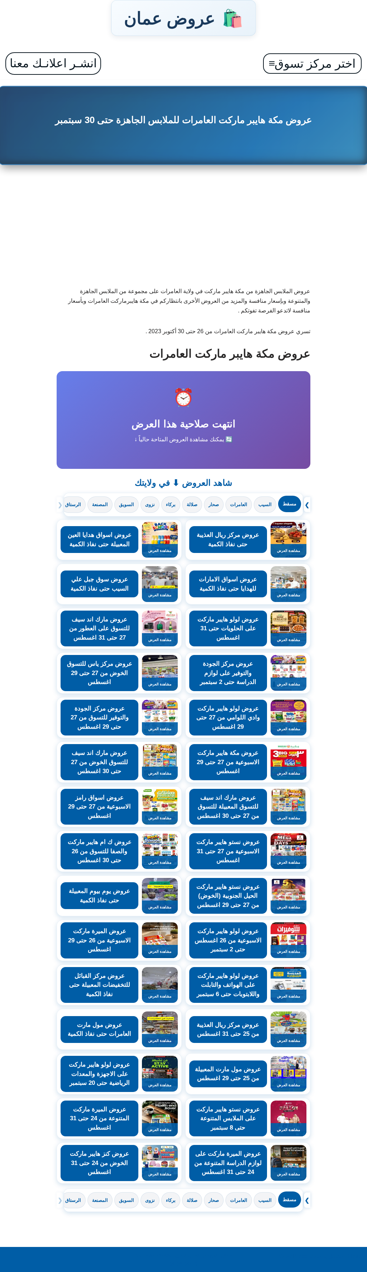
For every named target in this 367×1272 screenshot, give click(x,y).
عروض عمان (183, 18)
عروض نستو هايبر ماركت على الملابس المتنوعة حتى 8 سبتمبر (228, 1118)
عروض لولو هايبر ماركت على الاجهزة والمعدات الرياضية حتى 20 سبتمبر (99, 1073)
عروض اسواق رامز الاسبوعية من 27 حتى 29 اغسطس (99, 806)
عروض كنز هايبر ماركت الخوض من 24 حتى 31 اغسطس (99, 1162)
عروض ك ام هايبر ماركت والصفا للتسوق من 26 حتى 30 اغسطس (100, 851)
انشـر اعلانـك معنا (53, 63)
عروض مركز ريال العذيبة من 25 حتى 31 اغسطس (228, 1029)
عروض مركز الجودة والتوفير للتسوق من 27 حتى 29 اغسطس (100, 717)
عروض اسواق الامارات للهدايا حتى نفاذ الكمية (228, 584)
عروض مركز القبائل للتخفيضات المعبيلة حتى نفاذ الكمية (99, 984)
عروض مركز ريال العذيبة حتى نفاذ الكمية (228, 539)
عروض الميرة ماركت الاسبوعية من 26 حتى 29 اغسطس (99, 940)
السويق (126, 504)
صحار (214, 504)
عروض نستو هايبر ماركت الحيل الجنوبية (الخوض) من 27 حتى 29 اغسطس (228, 895)
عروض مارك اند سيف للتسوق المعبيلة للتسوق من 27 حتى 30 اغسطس (228, 806)
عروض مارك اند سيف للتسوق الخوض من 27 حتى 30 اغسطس (99, 762)
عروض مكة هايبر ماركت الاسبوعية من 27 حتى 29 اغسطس (228, 762)
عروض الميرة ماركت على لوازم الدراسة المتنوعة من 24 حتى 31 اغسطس (228, 1162)
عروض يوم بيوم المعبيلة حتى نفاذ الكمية (99, 896)
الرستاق (73, 504)
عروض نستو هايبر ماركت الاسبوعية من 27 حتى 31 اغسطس (228, 851)
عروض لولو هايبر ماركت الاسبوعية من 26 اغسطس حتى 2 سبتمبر (228, 940)
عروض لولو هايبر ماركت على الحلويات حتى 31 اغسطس (228, 628)
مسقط (289, 503)
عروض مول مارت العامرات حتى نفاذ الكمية (99, 1029)
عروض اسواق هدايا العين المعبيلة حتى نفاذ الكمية (100, 539)
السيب (265, 504)
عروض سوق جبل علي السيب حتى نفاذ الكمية (100, 584)
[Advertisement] (183, 229)
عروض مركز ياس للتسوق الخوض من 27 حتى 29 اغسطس (99, 672)
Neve (355, 1256)
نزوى (150, 504)
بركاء (171, 504)
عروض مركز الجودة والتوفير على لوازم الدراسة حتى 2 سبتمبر (228, 672)
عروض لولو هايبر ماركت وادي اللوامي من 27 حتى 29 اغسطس (228, 717)
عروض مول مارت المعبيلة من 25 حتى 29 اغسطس (228, 1074)
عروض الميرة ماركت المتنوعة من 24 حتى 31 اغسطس (99, 1118)
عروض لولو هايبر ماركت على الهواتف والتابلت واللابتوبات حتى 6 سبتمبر (228, 984)
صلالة (192, 504)
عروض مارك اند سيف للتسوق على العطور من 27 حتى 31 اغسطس (99, 628)
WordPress (293, 1256)
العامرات (238, 504)
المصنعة (100, 504)
